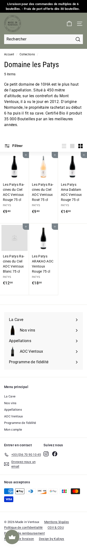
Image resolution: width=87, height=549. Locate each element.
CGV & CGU (56, 527)
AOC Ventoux (13, 416)
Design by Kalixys (51, 539)
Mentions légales (56, 522)
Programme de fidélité (20, 423)
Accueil (9, 54)
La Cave (9, 396)
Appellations (13, 409)
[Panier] (69, 24)
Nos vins (10, 403)
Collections (27, 54)
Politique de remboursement (24, 533)
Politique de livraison (19, 539)
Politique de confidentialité (23, 527)
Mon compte (13, 429)
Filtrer (16, 146)
